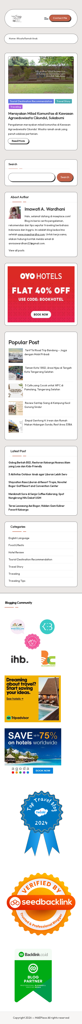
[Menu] (46, 18)
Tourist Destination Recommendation (31, 101)
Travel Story (63, 101)
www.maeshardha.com (31, 234)
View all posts (16, 250)
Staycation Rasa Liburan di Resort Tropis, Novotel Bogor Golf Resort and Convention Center (38, 484)
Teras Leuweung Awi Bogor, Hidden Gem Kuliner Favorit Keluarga (37, 507)
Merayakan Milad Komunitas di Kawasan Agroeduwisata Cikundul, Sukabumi (40, 115)
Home (12, 38)
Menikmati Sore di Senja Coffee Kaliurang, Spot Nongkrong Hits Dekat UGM (36, 495)
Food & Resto (16, 545)
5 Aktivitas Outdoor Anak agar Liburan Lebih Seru (38, 474)
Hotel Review (16, 552)
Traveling (15, 106)
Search (13, 164)
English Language (19, 538)
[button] (60, 18)
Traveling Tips (17, 581)
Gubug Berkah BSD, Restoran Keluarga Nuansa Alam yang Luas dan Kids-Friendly (39, 464)
